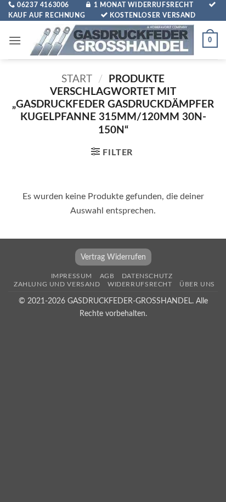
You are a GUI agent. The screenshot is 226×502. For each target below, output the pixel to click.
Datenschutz (147, 276)
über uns (197, 284)
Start (76, 79)
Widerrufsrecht (140, 284)
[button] (14, 40)
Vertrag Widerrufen (113, 257)
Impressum (72, 276)
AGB (107, 276)
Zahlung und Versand (57, 284)
